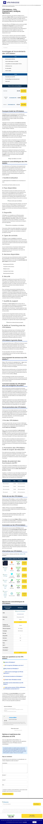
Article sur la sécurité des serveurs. (10, 708)
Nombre (4, 775)
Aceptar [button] (34, 822)
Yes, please (36, 804)
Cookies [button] (29, 822)
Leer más (25, 822)
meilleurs (21, 554)
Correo (4, 780)
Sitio (3, 784)
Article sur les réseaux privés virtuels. (10, 711)
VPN (24, 554)
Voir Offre (23, 91)
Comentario (4, 763)
